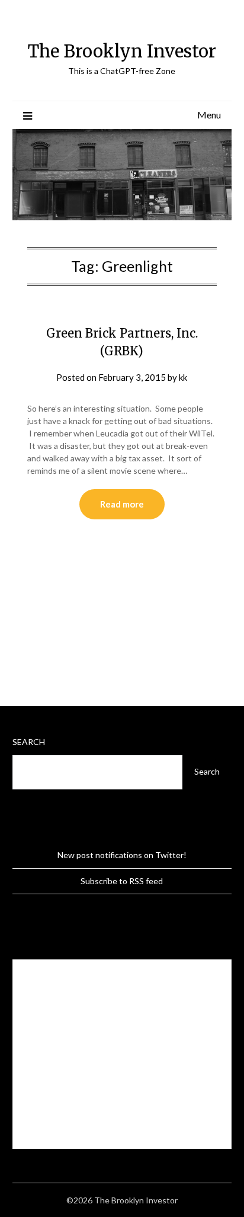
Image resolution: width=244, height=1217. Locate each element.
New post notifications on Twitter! (122, 855)
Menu (209, 114)
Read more (122, 504)
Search (28, 742)
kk (183, 377)
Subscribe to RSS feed (122, 881)
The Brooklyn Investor (122, 51)
